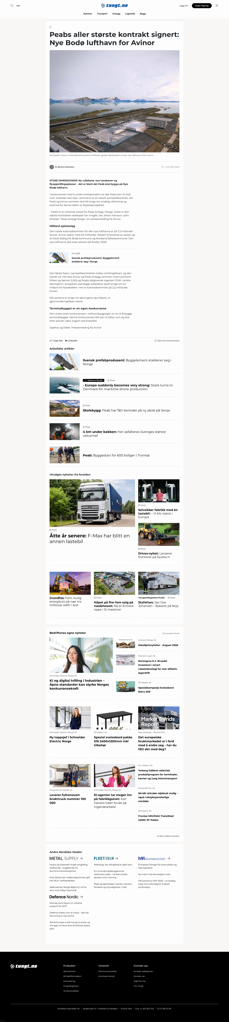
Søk (18, 5)
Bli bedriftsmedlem (72, 976)
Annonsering (69, 981)
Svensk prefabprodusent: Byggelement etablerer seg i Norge (95, 260)
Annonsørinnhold (106, 976)
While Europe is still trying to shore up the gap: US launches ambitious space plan (70, 925)
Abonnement (69, 971)
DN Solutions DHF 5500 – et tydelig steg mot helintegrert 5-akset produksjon (156, 884)
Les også (76, 253)
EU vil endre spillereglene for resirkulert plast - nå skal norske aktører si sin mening (110, 874)
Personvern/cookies (107, 971)
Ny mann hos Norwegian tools (154, 874)
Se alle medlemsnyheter (168, 836)
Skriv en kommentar (168, 340)
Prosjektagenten (71, 986)
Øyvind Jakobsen (66, 167)
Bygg (143, 13)
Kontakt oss (139, 976)
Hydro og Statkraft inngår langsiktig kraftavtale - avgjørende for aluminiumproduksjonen (68, 867)
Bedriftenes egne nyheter (68, 632)
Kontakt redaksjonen (143, 971)
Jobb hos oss (140, 981)
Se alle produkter (71, 991)
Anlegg (116, 13)
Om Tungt (138, 986)
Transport (102, 13)
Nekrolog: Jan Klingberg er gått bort (113, 864)
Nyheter (87, 13)
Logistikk (130, 13)
